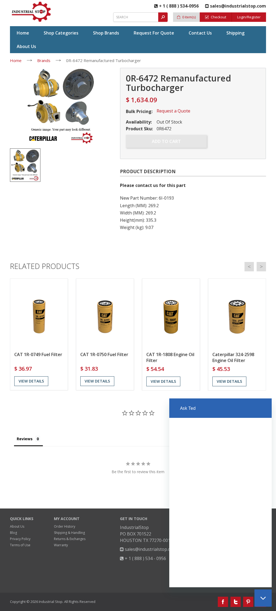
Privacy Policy (20, 539)
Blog (13, 532)
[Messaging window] (220, 492)
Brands (43, 60)
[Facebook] (223, 602)
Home (16, 60)
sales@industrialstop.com (150, 549)
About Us (17, 526)
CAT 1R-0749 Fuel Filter (38, 354)
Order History (64, 526)
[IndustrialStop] (31, 12)
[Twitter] (235, 602)
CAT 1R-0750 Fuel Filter (104, 354)
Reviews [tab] (25, 438)
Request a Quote (173, 111)
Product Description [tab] (148, 171)
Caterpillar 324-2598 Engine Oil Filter (233, 357)
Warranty (61, 545)
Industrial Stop (51, 601)
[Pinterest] (248, 602)
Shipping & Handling (69, 532)
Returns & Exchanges (69, 539)
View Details (31, 381)
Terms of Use (20, 545)
